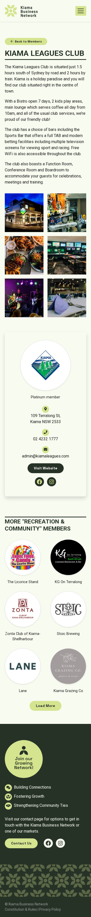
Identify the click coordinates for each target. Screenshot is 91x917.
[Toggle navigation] (80, 11)
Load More (45, 705)
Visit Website (45, 468)
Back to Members (28, 41)
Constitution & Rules (21, 909)
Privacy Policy (50, 909)
